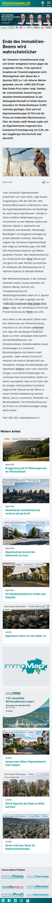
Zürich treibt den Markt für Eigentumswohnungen (20, 847)
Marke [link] (29, 312)
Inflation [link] (20, 369)
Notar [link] (30, 259)
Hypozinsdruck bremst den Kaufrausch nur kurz (20, 553)
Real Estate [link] (34, 303)
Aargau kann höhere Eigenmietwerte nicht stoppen (25, 763)
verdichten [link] (38, 327)
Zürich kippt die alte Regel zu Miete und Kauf (25, 805)
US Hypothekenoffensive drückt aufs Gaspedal (25, 595)
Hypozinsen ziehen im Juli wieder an (25, 636)
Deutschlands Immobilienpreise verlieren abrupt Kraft (22, 511)
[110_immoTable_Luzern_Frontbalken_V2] (26, 21)
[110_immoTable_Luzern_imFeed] (26, 708)
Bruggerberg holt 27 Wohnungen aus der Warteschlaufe (25, 469)
